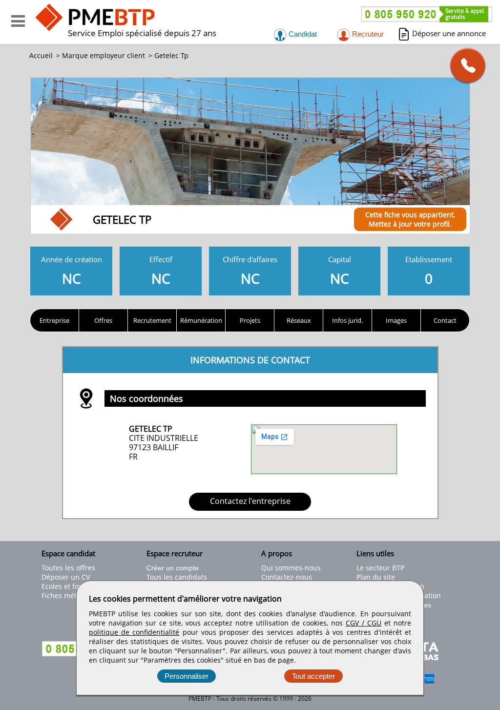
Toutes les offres (68, 567)
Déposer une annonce (449, 33)
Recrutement (152, 320)
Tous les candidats (176, 577)
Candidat (302, 34)
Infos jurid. (347, 320)
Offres (103, 320)
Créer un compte (172, 568)
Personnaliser (186, 676)
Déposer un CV (66, 577)
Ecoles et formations (75, 586)
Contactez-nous (286, 577)
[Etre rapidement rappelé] (464, 65)
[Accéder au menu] (18, 21)
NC (71, 271)
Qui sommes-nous (291, 567)
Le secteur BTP (380, 567)
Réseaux (299, 320)
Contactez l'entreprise (250, 501)
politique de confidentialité (134, 632)
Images (396, 320)
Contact (445, 320)
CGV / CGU (363, 622)
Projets (250, 320)
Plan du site (375, 577)
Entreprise (54, 320)
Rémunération (201, 320)
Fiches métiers (65, 595)
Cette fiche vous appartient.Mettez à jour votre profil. (410, 219)
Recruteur (367, 34)
